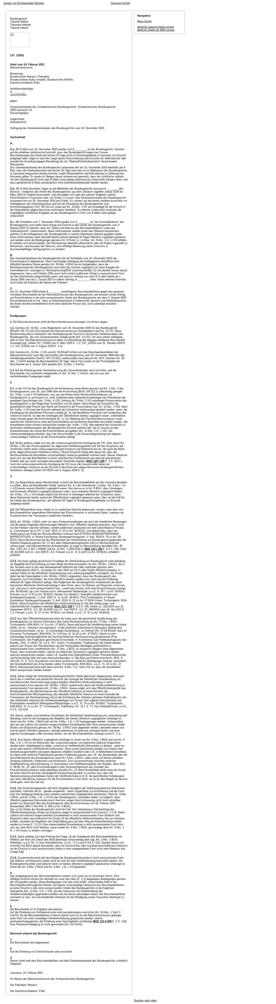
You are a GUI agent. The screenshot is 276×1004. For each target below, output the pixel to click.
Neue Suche (144, 21)
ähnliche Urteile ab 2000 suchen (156, 29)
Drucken (39, 3)
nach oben (150, 1000)
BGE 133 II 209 (102, 921)
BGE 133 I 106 (93, 548)
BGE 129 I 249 (95, 461)
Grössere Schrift (120, 3)
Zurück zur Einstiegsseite (19, 3)
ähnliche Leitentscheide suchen (155, 26)
